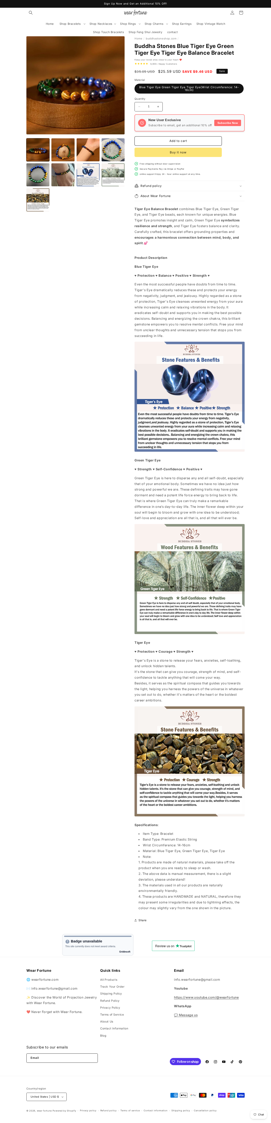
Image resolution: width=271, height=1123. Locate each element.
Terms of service (130, 1110)
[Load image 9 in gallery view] (37, 199)
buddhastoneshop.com (161, 38)
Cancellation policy (205, 1110)
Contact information (155, 1110)
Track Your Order (112, 986)
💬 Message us (186, 1015)
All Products (108, 979)
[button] (30, 12)
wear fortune (44, 1110)
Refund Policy (110, 1000)
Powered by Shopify (64, 1110)
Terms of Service (112, 1014)
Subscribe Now (227, 122)
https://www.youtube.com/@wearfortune (206, 997)
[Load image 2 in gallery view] (62, 149)
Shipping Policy (111, 993)
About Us (106, 1021)
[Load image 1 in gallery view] (37, 149)
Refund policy (108, 1110)
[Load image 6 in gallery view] (62, 174)
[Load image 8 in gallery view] (113, 174)
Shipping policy (180, 1110)
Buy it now (178, 152)
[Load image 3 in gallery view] (88, 149)
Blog (103, 1035)
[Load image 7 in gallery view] (88, 174)
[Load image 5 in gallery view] (37, 174)
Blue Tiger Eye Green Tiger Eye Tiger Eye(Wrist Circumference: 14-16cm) (189, 88)
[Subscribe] (93, 1058)
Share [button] (142, 920)
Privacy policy (88, 1110)
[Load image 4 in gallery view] (113, 149)
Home (138, 38)
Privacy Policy (110, 1007)
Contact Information (114, 1028)
